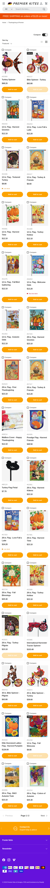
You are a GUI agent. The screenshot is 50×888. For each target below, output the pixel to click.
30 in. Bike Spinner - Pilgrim (10, 694)
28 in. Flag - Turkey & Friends (36, 388)
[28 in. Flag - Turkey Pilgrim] (12, 626)
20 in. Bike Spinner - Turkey (35, 694)
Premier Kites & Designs (15, 882)
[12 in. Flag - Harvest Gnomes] (12, 110)
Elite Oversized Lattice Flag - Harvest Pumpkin (12, 744)
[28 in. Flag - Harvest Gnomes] (37, 320)
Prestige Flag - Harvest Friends (37, 439)
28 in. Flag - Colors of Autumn (36, 794)
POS (24, 882)
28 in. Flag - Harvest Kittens (35, 489)
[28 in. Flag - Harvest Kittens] (37, 471)
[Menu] (3, 3)
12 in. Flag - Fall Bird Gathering (11, 283)
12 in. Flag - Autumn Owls (10, 338)
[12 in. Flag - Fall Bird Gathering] (12, 265)
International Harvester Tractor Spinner (37, 644)
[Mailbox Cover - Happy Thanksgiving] (12, 420)
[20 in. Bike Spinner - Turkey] (37, 676)
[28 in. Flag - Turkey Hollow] (37, 575)
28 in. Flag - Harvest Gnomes (35, 338)
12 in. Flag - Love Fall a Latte (37, 128)
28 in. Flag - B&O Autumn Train (9, 794)
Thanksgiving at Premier (16, 22)
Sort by (5, 40)
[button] (46, 3)
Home (4, 22)
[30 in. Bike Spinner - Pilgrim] (12, 676)
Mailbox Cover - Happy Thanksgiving (12, 438)
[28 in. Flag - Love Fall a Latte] (12, 521)
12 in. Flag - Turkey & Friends (36, 178)
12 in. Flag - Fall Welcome (33, 744)
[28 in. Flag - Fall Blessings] (12, 575)
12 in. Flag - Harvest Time (10, 233)
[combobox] (25, 9)
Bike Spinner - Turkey (36, 80)
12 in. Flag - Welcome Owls (36, 283)
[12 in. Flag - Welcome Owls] (37, 265)
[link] (9, 815)
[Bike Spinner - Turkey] (37, 63)
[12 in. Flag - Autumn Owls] (12, 320)
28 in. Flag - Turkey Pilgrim (10, 644)
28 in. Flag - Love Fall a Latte (12, 539)
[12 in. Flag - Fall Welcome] (37, 726)
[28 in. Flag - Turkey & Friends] (37, 370)
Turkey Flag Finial (9, 488)
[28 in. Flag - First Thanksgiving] (12, 370)
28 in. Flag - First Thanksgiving (9, 388)
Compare (37, 35)
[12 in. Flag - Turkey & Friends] (37, 160)
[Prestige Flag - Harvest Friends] (37, 420)
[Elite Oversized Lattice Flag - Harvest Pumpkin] (12, 726)
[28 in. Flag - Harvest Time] (37, 521)
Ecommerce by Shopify (36, 882)
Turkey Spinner (8, 80)
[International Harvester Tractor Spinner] (37, 626)
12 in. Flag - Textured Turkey (11, 178)
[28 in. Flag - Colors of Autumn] (37, 776)
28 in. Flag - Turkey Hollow (35, 594)
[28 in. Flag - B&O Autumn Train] (12, 776)
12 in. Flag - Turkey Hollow (35, 233)
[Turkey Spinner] (12, 62)
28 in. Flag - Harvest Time (35, 539)
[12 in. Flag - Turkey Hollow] (37, 215)
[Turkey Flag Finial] (12, 470)
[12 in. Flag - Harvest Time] (12, 215)
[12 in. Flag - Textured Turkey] (12, 160)
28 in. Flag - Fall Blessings (8, 594)
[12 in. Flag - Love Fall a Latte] (37, 110)
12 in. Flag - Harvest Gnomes (10, 128)
